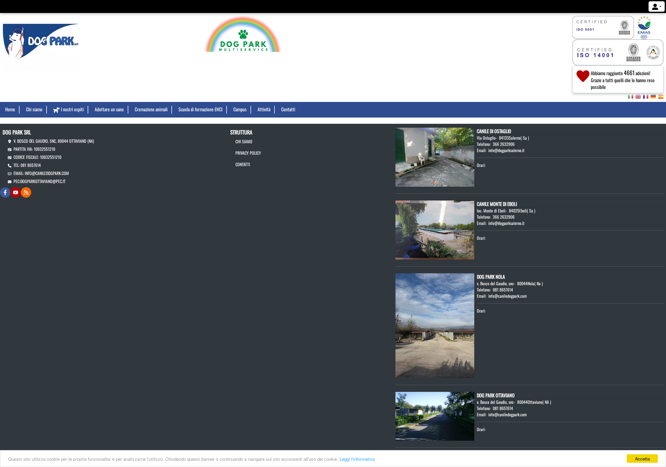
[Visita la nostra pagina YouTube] (15, 192)
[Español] (660, 96)
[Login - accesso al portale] (657, 6)
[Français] (645, 96)
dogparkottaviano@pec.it (43, 181)
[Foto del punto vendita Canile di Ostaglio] (434, 156)
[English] (638, 96)
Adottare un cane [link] (109, 109)
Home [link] (10, 109)
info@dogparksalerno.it (506, 150)
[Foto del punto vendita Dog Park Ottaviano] (434, 416)
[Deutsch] (653, 96)
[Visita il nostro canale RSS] (26, 192)
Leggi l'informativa (357, 459)
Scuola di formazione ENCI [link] (200, 109)
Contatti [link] (288, 109)
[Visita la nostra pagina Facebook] (5, 192)
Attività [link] (264, 109)
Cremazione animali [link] (151, 109)
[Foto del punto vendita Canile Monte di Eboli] (434, 229)
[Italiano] (630, 96)
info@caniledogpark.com (47, 173)
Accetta (642, 458)
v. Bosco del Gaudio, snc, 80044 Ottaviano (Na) (54, 141)
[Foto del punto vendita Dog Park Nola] (434, 325)
